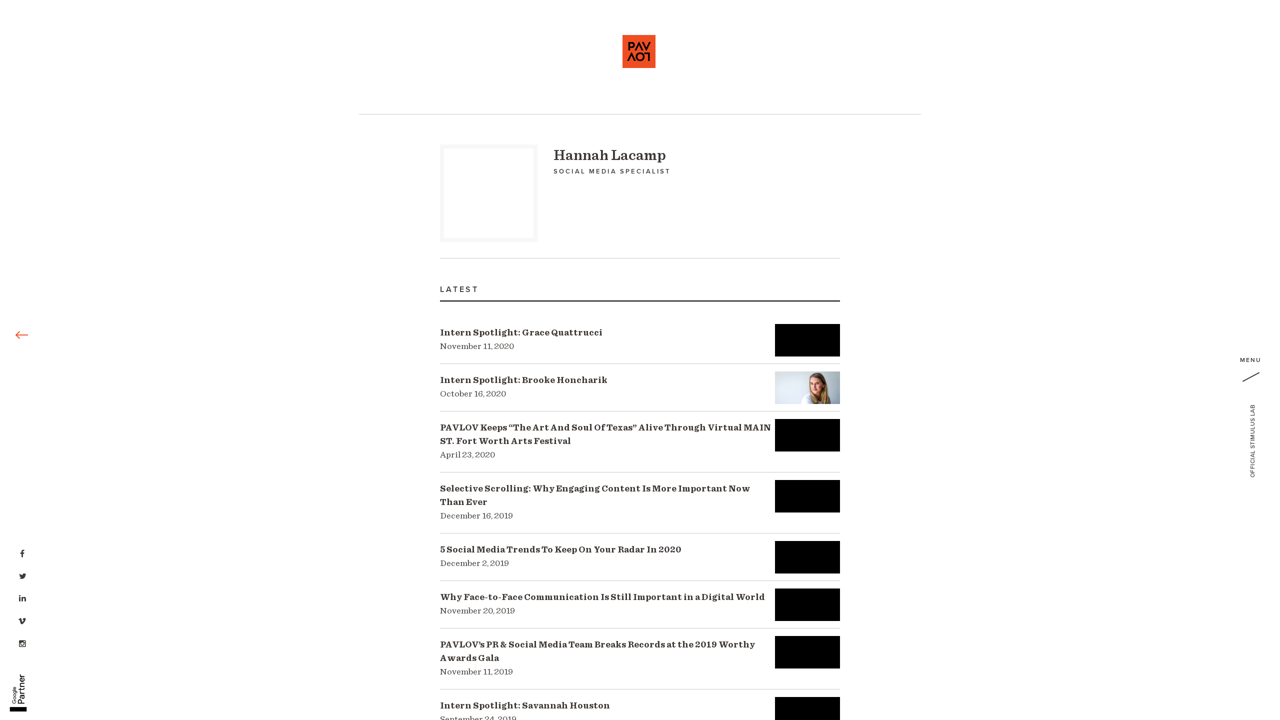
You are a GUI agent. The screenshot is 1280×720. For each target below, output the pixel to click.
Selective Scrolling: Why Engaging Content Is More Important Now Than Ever (595, 502)
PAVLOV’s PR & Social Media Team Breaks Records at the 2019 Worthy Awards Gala (597, 658)
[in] (22, 597)
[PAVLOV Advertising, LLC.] (639, 51)
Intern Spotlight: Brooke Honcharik (524, 387)
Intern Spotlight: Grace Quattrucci (521, 339)
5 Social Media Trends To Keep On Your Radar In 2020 (561, 557)
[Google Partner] (18, 687)
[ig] (22, 642)
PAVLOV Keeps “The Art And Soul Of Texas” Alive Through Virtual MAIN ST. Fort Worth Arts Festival (605, 442)
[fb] (22, 552)
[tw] (22, 575)
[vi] (22, 620)
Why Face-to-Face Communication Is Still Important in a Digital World (602, 604)
